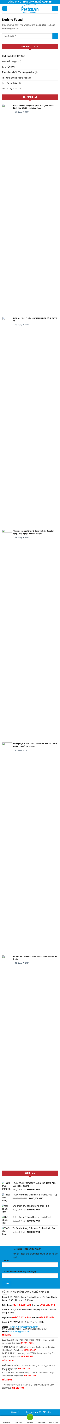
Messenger (41, 1422)
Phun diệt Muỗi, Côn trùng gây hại (18, 72)
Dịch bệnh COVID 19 (12, 56)
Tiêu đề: (6, 1261)
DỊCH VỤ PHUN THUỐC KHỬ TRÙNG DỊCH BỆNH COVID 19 (35, 319)
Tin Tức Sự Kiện (9, 83)
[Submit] (55, 36)
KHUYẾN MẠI (8, 66)
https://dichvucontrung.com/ (24, 1326)
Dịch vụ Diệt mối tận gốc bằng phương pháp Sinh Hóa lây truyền (35, 957)
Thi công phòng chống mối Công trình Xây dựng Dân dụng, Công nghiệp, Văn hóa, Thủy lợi (33, 532)
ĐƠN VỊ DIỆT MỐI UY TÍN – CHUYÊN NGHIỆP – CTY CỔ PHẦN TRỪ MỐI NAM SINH (35, 745)
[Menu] (4, 8)
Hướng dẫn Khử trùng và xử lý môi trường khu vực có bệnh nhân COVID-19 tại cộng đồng (33, 107)
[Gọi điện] (30, 1417)
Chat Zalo (18, 1422)
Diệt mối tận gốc (10, 61)
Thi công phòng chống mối (14, 77)
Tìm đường (6, 1422)
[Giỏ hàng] (55, 8)
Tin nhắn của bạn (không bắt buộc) (19, 1271)
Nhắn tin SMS (53, 1422)
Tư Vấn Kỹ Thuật (10, 88)
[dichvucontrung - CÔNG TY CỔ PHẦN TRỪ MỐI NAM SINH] (30, 8)
